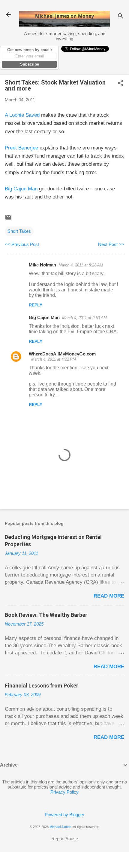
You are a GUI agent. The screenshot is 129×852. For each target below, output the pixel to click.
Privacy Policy (64, 792)
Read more (109, 596)
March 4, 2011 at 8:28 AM (80, 265)
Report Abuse (64, 838)
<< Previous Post (22, 244)
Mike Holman (42, 264)
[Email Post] (8, 219)
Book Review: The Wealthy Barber (46, 615)
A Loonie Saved (22, 115)
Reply (35, 305)
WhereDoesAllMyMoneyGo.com (62, 353)
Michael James (60, 827)
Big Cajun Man (21, 189)
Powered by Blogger (64, 814)
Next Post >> (111, 244)
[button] (120, 83)
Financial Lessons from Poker (41, 685)
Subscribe (29, 64)
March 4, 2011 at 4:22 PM (53, 359)
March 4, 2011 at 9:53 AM (84, 317)
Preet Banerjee (21, 148)
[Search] (120, 16)
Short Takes (19, 231)
